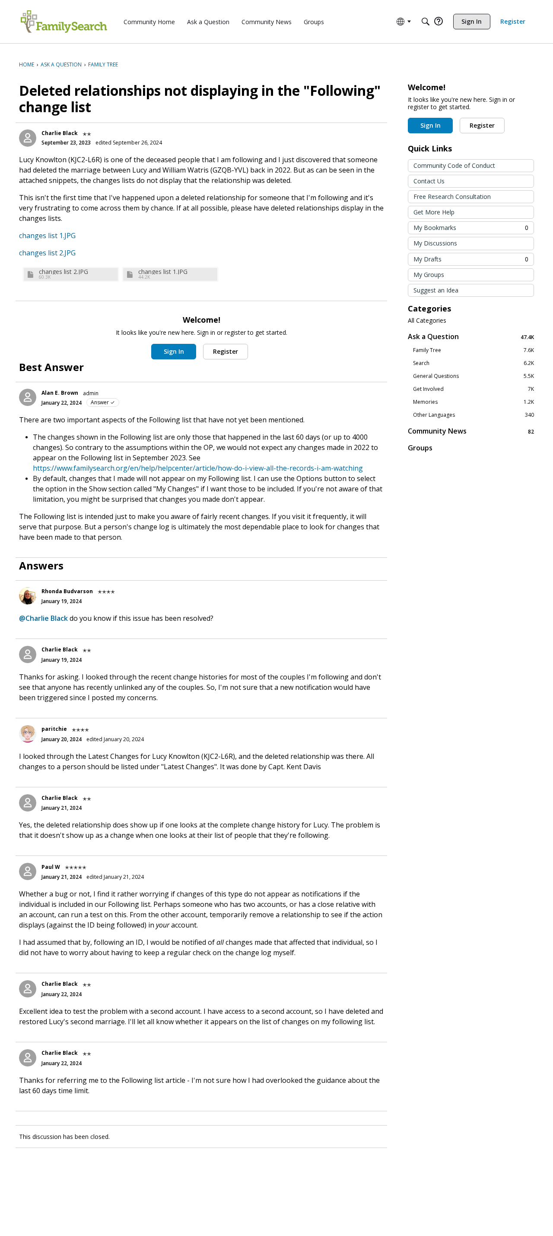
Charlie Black (59, 133)
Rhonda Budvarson (67, 591)
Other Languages (473, 415)
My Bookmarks (470, 227)
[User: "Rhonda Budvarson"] (27, 595)
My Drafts (470, 259)
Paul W (50, 867)
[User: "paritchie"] (27, 733)
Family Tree (473, 350)
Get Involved (473, 389)
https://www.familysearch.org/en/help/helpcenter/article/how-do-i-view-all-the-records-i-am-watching (198, 468)
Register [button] (225, 351)
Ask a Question (471, 336)
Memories (473, 402)
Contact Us (429, 181)
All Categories (427, 320)
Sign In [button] (174, 351)
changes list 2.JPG (47, 253)
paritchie (54, 729)
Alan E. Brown (59, 392)
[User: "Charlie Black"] (27, 138)
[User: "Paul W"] (27, 871)
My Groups (428, 274)
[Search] (425, 21)
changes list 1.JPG (47, 235)
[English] (64, 21)
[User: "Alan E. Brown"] (27, 397)
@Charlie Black (43, 618)
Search (473, 363)
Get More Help (433, 212)
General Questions (473, 376)
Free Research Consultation (452, 196)
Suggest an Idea (435, 290)
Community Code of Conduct (454, 165)
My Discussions (435, 243)
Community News (471, 431)
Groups (420, 447)
